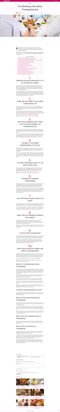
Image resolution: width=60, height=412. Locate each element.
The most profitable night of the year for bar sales (26, 62)
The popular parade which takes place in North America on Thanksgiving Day (30, 60)
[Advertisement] (30, 41)
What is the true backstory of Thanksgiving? (24, 73)
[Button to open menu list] (56, 0)
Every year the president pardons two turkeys (25, 65)
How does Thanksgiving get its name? (23, 70)
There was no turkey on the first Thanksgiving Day (26, 59)
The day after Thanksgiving (22, 67)
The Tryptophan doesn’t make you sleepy (24, 64)
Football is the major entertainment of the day (25, 61)
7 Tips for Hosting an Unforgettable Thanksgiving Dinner (29, 172)
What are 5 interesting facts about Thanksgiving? (25, 69)
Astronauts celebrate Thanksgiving (23, 63)
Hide (33, 56)
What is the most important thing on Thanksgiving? (26, 72)
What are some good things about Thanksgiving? (25, 71)
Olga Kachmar (20, 12)
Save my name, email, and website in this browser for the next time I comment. (27, 372)
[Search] (54, 1)
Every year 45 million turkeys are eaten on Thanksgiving (27, 68)
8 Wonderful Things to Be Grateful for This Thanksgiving (29, 115)
